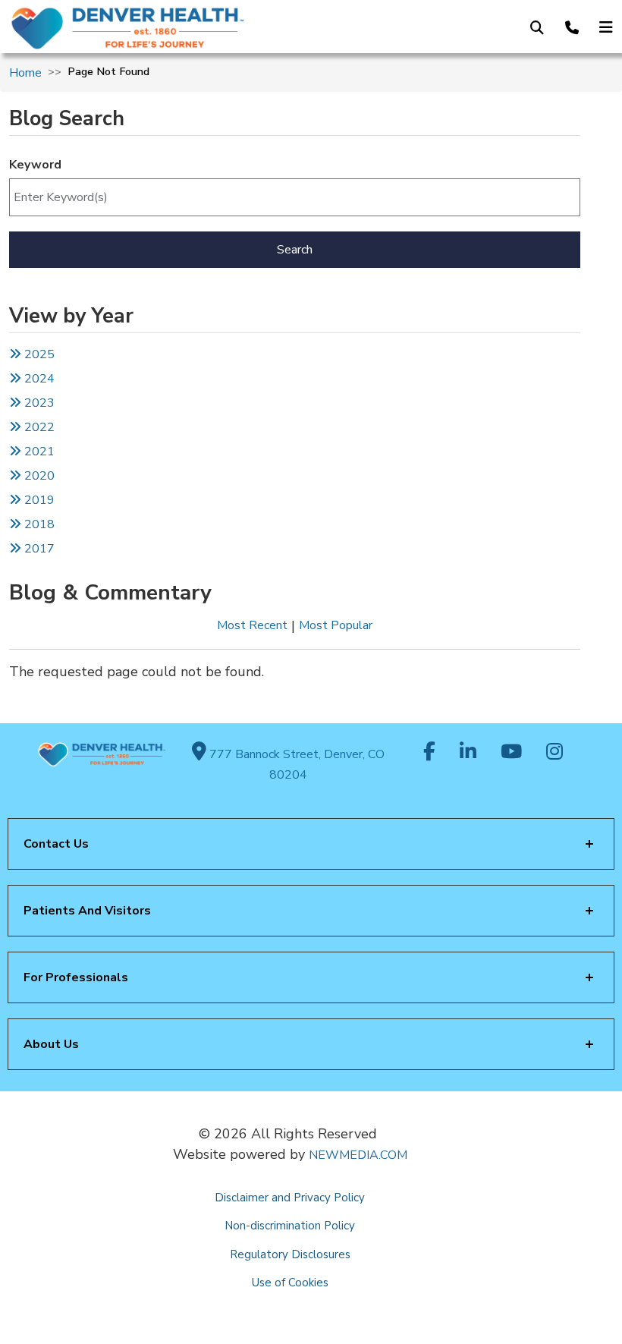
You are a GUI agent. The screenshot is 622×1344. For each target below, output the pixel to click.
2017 (39, 548)
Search (295, 249)
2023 (38, 403)
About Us (51, 1044)
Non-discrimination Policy (290, 1225)
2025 (38, 354)
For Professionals (76, 977)
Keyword (35, 164)
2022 (38, 427)
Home (25, 73)
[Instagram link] (554, 752)
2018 (38, 524)
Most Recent (252, 625)
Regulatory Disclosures (290, 1254)
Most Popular (335, 625)
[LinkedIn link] (468, 752)
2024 (38, 378)
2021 (38, 451)
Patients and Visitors (87, 910)
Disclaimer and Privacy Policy (290, 1197)
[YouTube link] (511, 752)
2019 (38, 500)
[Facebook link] (429, 752)
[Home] (145, 28)
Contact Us (56, 844)
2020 (38, 475)
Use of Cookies (290, 1282)
